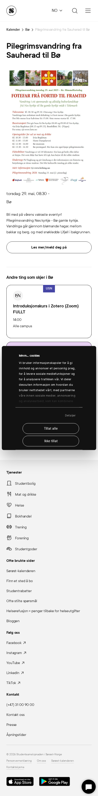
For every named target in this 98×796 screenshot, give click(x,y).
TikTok (11, 683)
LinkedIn (12, 673)
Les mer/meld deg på (49, 247)
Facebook (13, 643)
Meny (88, 10)
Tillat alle (51, 428)
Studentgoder (26, 549)
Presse (11, 724)
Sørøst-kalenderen (20, 571)
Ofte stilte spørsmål (21, 601)
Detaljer (70, 415)
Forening (22, 538)
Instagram (14, 653)
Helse (19, 505)
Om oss (41, 760)
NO (54, 10)
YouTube (13, 663)
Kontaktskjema (15, 767)
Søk (74, 11)
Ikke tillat (51, 441)
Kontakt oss (15, 714)
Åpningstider (16, 735)
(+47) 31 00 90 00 (20, 704)
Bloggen (13, 621)
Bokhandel (23, 516)
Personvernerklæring (19, 760)
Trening (21, 527)
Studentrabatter (19, 591)
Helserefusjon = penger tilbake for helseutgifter (43, 611)
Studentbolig (25, 483)
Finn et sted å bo (19, 581)
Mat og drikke (25, 494)
